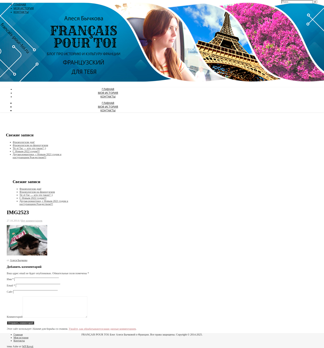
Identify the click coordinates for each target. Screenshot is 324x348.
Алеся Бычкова (18, 260)
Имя (10, 279)
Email (11, 285)
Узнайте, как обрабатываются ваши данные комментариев (102, 328)
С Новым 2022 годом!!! (26, 151)
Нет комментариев (31, 220)
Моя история (24, 8)
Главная (20, 4)
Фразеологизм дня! (24, 142)
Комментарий (15, 316)
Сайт (9, 291)
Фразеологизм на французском (30, 145)
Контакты (21, 12)
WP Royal (27, 346)
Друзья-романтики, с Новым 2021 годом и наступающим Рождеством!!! (37, 156)
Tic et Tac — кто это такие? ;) (29, 148)
